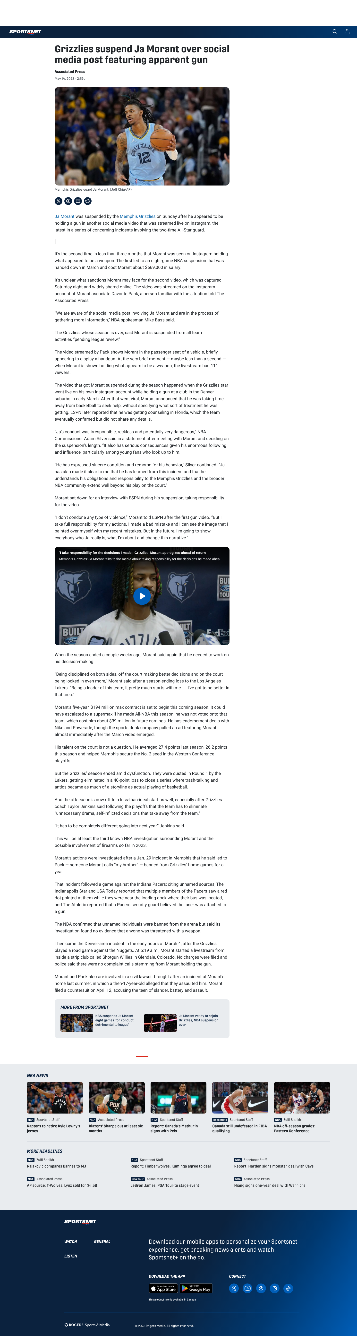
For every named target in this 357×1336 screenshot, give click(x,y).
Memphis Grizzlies (137, 216)
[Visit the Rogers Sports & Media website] (87, 1325)
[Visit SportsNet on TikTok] (288, 1288)
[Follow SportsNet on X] (234, 1288)
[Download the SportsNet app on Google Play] (195, 1288)
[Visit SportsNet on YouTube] (247, 1288)
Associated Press (70, 71)
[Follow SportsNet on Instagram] (275, 1288)
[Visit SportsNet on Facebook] (261, 1288)
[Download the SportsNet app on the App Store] (163, 1288)
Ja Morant (65, 216)
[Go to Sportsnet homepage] (25, 32)
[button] (334, 32)
